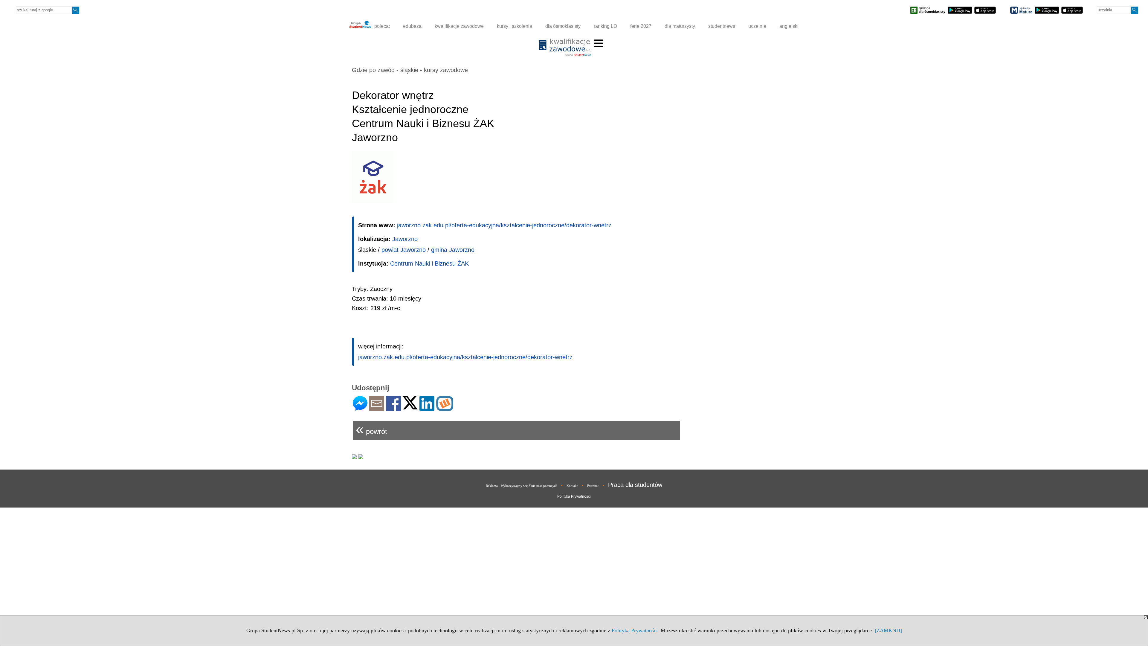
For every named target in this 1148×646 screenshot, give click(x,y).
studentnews (721, 26)
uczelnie (757, 26)
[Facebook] (393, 408)
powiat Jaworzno (403, 249)
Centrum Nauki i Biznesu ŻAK (429, 263)
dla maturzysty (680, 26)
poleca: (381, 26)
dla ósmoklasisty (563, 26)
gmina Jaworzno (452, 249)
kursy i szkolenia (514, 26)
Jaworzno (405, 239)
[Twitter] (410, 407)
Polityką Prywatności (635, 630)
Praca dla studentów (635, 485)
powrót (371, 429)
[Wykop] (444, 408)
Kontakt (572, 485)
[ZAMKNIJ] (888, 630)
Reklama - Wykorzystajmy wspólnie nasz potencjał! (521, 485)
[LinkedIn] (426, 408)
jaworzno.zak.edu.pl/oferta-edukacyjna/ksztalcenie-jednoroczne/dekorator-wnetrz (504, 225)
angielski (789, 26)
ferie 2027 (640, 26)
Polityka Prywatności (574, 496)
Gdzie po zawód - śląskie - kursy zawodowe (410, 70)
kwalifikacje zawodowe (459, 26)
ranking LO (605, 26)
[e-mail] (376, 408)
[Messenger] (360, 408)
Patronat (593, 485)
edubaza (412, 26)
